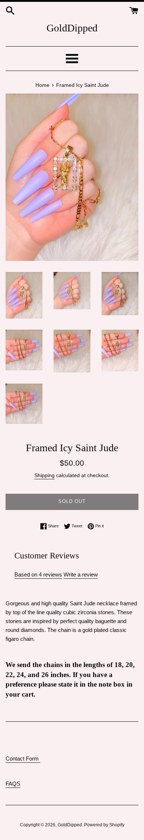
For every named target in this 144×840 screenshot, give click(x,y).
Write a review (81, 574)
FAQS (13, 784)
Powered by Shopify (104, 824)
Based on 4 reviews (38, 574)
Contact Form (23, 758)
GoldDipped (72, 28)
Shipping (44, 475)
